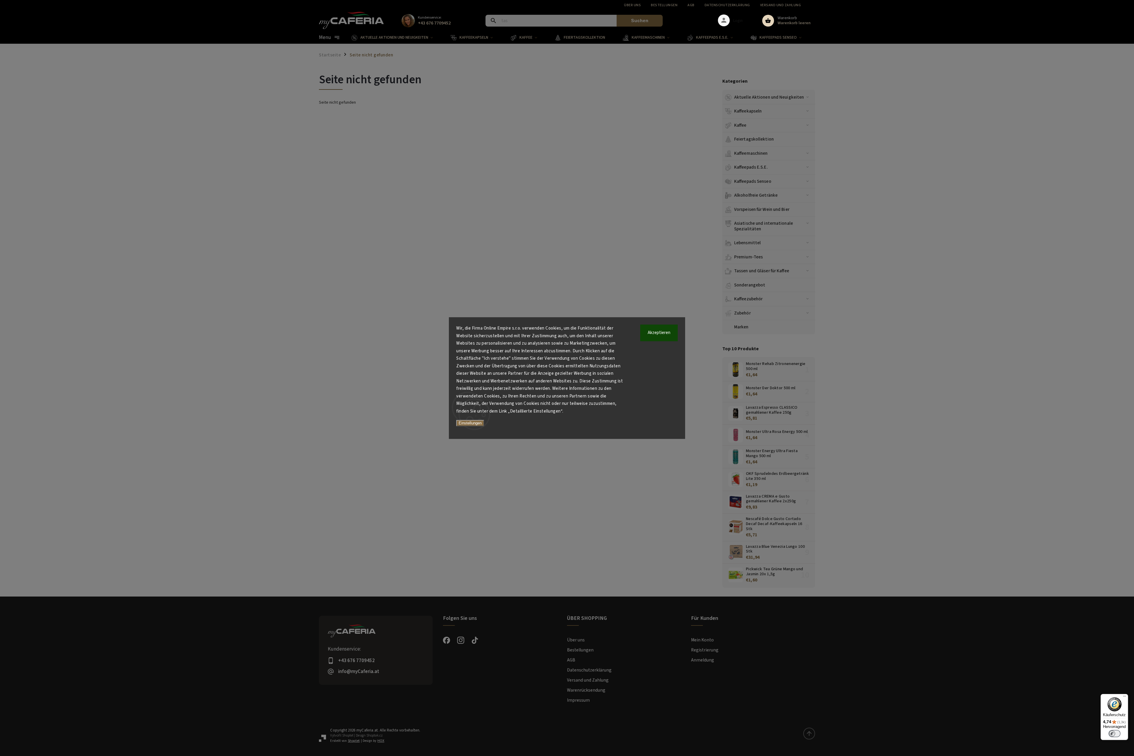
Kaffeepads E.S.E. (751, 167)
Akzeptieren (659, 333)
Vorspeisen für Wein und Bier (761, 209)
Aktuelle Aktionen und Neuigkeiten (769, 97)
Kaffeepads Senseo (752, 181)
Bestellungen (664, 5)
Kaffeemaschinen (751, 153)
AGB (691, 5)
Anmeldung (702, 660)
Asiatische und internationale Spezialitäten (763, 226)
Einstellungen (470, 423)
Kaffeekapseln (748, 111)
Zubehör (742, 313)
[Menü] (1124, 697)
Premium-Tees (748, 257)
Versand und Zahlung (780, 5)
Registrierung (704, 650)
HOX (380, 740)
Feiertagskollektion (754, 139)
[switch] (1114, 733)
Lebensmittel (747, 242)
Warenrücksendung (586, 690)
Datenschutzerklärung (727, 5)
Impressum (578, 700)
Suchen (640, 20)
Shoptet (347, 735)
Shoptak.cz (374, 735)
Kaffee (740, 125)
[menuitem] (396, 37)
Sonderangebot (749, 285)
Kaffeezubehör (748, 299)
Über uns (632, 5)
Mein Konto (702, 640)
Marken (741, 327)
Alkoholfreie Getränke (756, 195)
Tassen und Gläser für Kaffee (761, 271)
